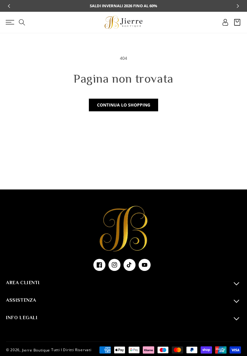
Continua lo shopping (123, 105)
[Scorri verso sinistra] (9, 6)
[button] (10, 22)
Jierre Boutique (36, 349)
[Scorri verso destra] (238, 6)
